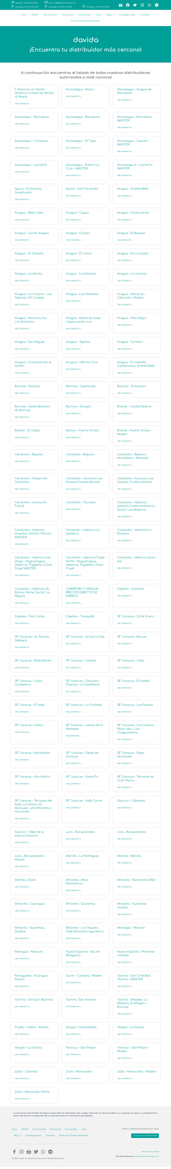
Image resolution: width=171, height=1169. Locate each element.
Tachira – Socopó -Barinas (34, 999)
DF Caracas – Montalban (32, 752)
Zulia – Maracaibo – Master (136, 1071)
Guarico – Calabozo (131, 800)
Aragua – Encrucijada (132, 253)
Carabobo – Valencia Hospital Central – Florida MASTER (33, 533)
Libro (99, 15)
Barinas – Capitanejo (81, 386)
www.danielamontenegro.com (147, 1156)
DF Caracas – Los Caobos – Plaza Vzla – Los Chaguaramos (136, 729)
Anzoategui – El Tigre (81, 140)
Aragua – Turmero (130, 341)
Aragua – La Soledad (81, 273)
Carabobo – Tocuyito (81, 502)
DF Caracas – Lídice (29, 725)
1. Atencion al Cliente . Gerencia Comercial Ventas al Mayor (34, 93)
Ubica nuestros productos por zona (140, 1129)
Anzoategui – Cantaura (31, 140)
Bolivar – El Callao (27, 430)
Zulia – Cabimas (26, 1071)
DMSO (35, 15)
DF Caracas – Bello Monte (33, 660)
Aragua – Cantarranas (133, 212)
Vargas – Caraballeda (81, 1027)
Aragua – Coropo (78, 233)
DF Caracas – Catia (130, 660)
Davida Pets (85, 15)
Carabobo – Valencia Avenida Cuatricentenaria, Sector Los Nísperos (136, 506)
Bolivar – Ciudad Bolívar (134, 406)
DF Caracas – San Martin (32, 776)
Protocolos (67, 15)
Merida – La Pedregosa (82, 856)
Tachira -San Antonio (81, 999)
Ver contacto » (22, 104)
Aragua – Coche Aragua (32, 233)
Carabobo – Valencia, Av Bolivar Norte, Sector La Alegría (32, 592)
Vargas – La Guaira (130, 1027)
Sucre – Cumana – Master (84, 975)
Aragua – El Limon (79, 253)
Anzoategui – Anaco (80, 89)
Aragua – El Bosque (131, 233)
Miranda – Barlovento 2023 (136, 879)
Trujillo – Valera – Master (32, 1027)
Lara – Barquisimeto (80, 832)
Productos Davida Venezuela (85, 21)
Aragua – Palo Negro (131, 318)
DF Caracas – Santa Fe (82, 776)
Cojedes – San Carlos (29, 616)
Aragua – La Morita (28, 273)
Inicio (23, 15)
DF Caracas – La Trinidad (84, 704)
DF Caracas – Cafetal (81, 660)
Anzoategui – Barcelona (32, 117)
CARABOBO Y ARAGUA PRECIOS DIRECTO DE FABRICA (82, 592)
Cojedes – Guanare (130, 588)
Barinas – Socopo (78, 406)
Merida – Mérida (129, 856)
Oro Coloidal (50, 15)
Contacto (145, 15)
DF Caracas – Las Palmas (135, 704)
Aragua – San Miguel (29, 341)
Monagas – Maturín (131, 927)
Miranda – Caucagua (30, 903)
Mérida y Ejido (25, 879)
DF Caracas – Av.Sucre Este (85, 636)
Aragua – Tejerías (78, 341)
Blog (109, 15)
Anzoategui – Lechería (31, 164)
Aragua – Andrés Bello (133, 188)
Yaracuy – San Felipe (81, 1047)
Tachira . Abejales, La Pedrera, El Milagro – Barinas (132, 1003)
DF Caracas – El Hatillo (133, 681)
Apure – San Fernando (82, 188)
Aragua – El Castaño (29, 253)
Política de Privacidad (150, 1152)
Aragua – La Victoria (131, 273)
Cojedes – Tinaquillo (80, 616)
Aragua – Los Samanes (82, 294)
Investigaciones (127, 15)
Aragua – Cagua (77, 212)
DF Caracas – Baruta (132, 636)
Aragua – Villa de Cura (82, 362)
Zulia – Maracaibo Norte (32, 1091)
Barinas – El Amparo (131, 386)
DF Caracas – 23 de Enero (135, 616)
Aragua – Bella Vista (29, 212)
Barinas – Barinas (27, 386)
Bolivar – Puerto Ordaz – (83, 430)
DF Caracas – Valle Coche (84, 800)
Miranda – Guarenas (80, 903)
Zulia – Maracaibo (79, 1071)
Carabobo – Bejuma (29, 454)
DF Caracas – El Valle (29, 704)
